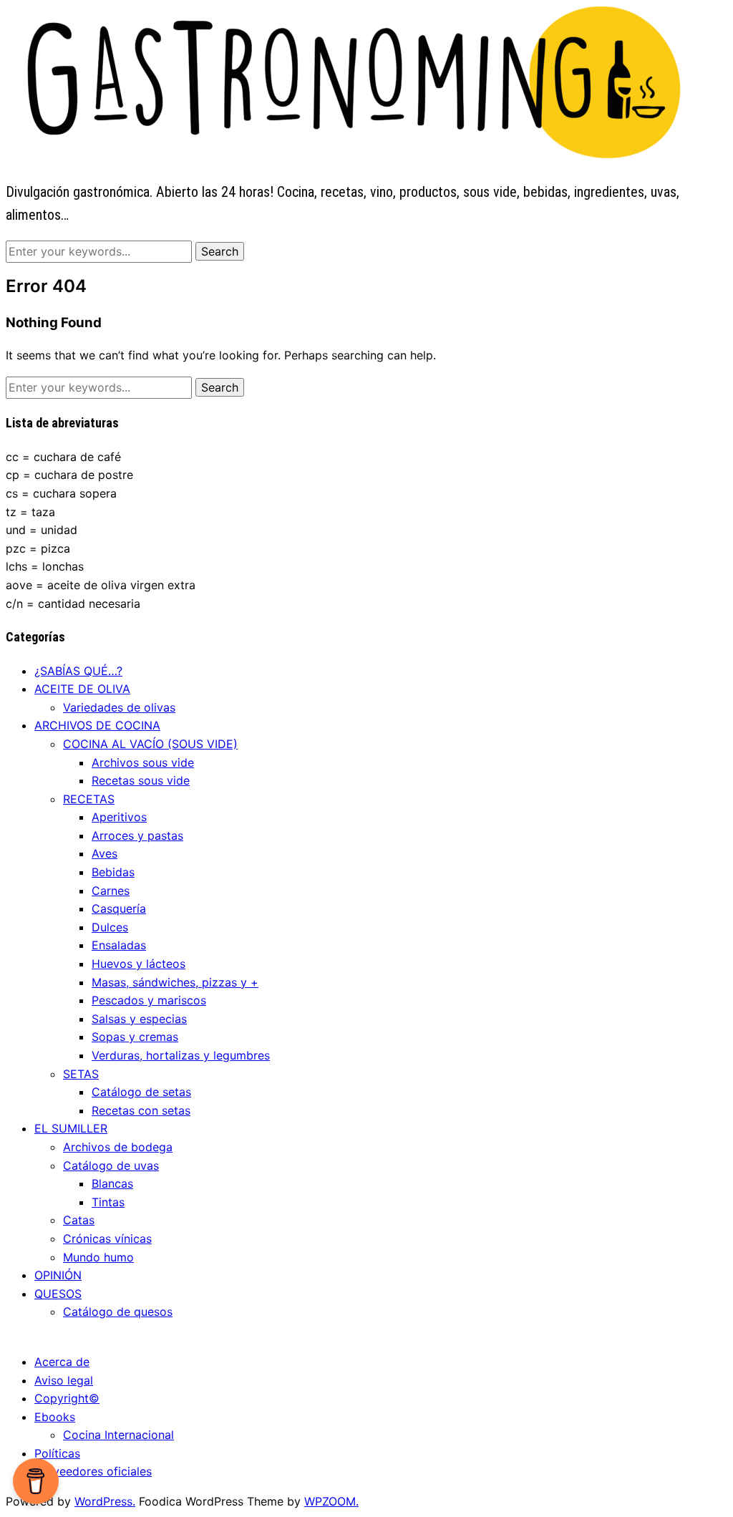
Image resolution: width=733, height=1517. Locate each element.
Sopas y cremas (135, 1036)
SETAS (81, 1074)
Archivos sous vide (143, 762)
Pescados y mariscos (149, 1000)
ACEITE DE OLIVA (82, 689)
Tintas (108, 1202)
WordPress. (104, 1501)
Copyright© (66, 1398)
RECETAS (89, 799)
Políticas (57, 1453)
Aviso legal (63, 1380)
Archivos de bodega (118, 1147)
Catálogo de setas (141, 1092)
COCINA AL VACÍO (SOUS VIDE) (150, 744)
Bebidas (113, 872)
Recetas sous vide (141, 780)
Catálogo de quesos (118, 1311)
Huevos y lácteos (138, 963)
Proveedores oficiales (93, 1471)
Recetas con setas (141, 1110)
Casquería (119, 908)
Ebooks (54, 1417)
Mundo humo (98, 1257)
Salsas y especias (139, 1019)
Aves (104, 853)
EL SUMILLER (70, 1128)
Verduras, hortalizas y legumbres (181, 1055)
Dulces (110, 927)
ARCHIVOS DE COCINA (97, 725)
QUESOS (58, 1293)
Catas (78, 1220)
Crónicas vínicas (107, 1238)
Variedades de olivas (119, 707)
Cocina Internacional (118, 1435)
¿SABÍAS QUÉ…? (78, 671)
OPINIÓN (58, 1275)
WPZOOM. (331, 1501)
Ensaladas (119, 945)
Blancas (112, 1183)
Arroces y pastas (137, 835)
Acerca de (61, 1361)
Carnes (111, 890)
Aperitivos (119, 817)
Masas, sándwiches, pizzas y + (175, 982)
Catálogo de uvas (111, 1165)
